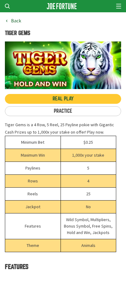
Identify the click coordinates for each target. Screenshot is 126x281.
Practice (63, 111)
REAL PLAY (63, 98)
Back (16, 21)
